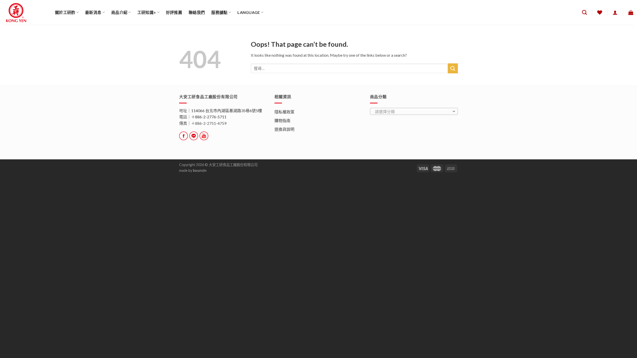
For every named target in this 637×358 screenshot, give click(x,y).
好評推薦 (174, 12)
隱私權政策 (284, 111)
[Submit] (453, 68)
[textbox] (412, 111)
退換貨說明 (284, 129)
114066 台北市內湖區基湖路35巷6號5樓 (226, 110)
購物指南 (282, 120)
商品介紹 (119, 12)
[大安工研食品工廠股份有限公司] (26, 12)
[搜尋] (584, 12)
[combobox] (414, 111)
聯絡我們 (197, 12)
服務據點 (219, 12)
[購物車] (630, 12)
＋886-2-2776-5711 (208, 116)
